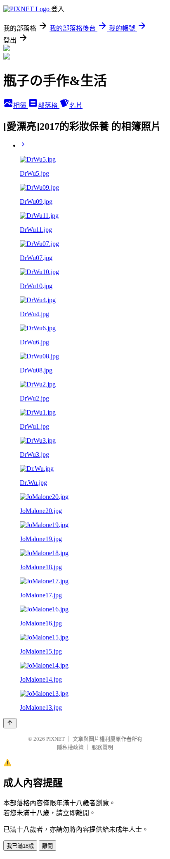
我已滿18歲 (20, 846)
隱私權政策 (70, 747)
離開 (47, 846)
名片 (76, 105)
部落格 (48, 105)
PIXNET (55, 739)
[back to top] (10, 723)
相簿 (20, 105)
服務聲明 (102, 747)
